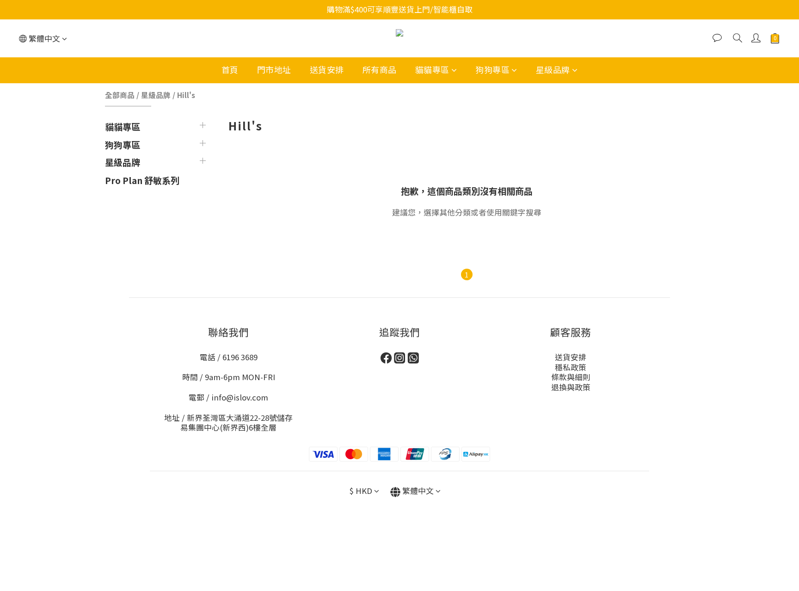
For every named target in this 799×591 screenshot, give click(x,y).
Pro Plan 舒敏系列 (142, 180)
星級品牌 (553, 69)
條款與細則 (570, 376)
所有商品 (380, 69)
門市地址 (274, 69)
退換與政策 (570, 387)
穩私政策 (570, 367)
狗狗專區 (492, 69)
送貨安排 (327, 69)
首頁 (230, 69)
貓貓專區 (432, 69)
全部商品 (120, 95)
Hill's (186, 95)
